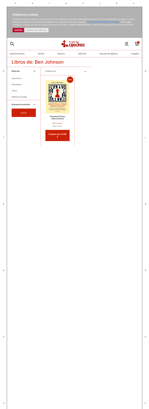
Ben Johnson (57, 123)
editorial (82, 53)
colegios (135, 53)
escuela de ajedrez (109, 53)
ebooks (61, 53)
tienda (41, 53)
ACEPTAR (18, 30)
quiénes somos (17, 53)
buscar (24, 113)
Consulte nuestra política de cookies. (103, 22)
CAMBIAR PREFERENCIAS (36, 30)
